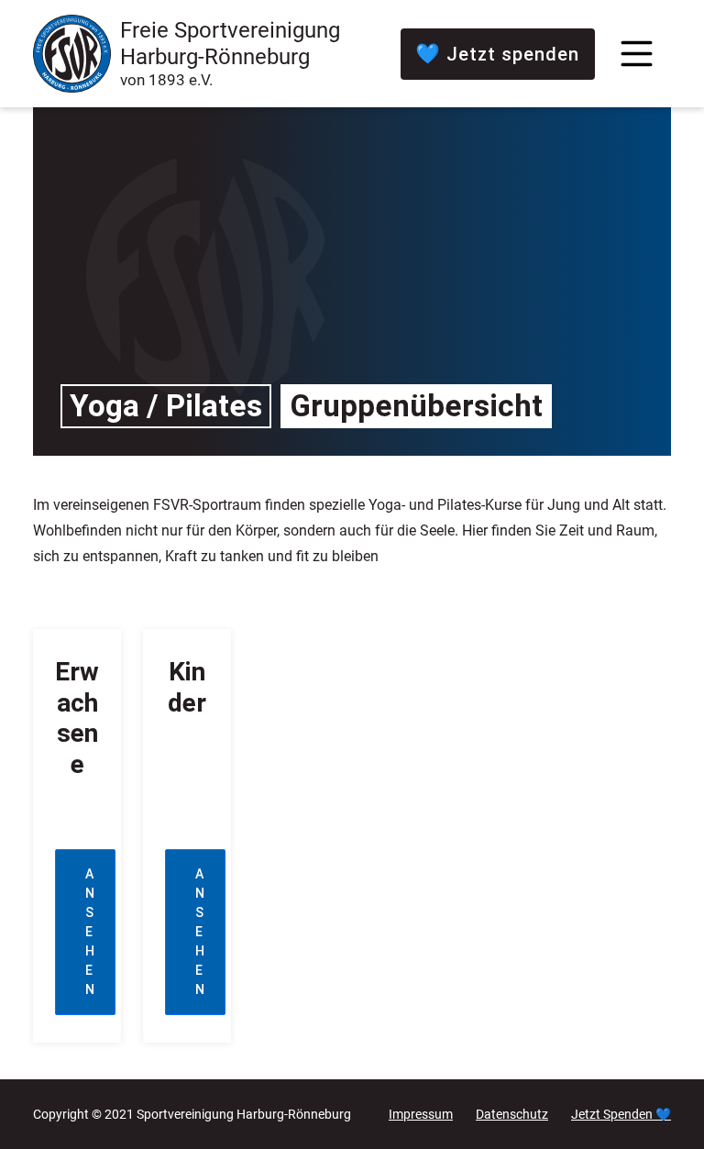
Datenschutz (512, 1114)
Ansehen (90, 932)
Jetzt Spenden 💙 (621, 1114)
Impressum (421, 1114)
